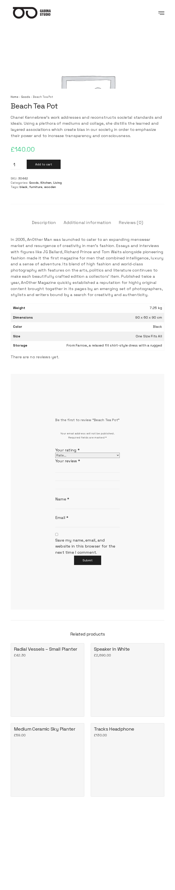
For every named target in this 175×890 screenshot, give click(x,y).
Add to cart (43, 164)
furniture (35, 187)
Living (57, 183)
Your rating (67, 450)
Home (14, 97)
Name (62, 499)
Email (62, 517)
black (23, 187)
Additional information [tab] (87, 222)
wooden (50, 187)
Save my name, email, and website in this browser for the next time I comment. (85, 546)
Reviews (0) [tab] (131, 222)
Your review (67, 460)
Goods (25, 97)
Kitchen (46, 183)
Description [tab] (44, 222)
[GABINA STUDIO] (36, 12)
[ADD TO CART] (18, 710)
